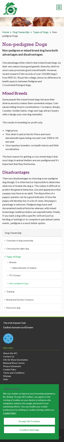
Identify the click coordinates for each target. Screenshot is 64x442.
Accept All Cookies (29, 421)
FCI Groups (15, 275)
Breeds (12, 262)
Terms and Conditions (14, 372)
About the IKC (10, 353)
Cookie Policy (9, 369)
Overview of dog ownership (19, 240)
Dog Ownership (21, 32)
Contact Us (8, 356)
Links (5, 379)
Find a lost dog (13, 307)
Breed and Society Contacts (20, 299)
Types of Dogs (40, 32)
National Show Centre (14, 363)
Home (5, 32)
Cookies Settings (29, 430)
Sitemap (7, 376)
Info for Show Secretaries (15, 359)
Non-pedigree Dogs (19, 283)
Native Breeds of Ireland (24, 268)
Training (10, 291)
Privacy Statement (12, 366)
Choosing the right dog (17, 248)
